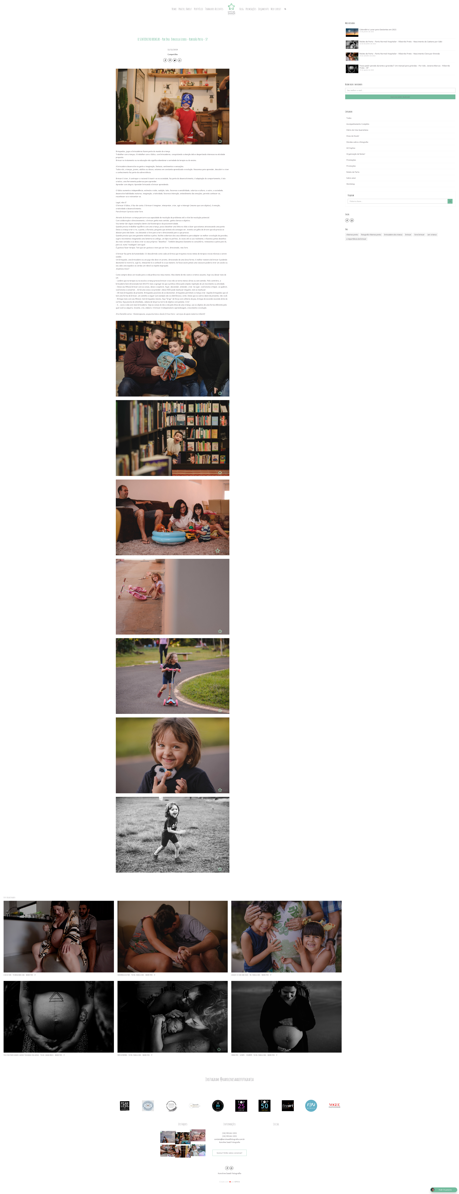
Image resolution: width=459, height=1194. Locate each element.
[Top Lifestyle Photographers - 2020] (241, 1105)
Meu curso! (276, 9)
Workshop (350, 183)
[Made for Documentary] (171, 1105)
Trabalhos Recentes (214, 9)
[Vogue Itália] (334, 1105)
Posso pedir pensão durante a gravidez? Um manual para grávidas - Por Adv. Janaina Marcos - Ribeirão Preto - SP (404, 66)
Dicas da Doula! (352, 135)
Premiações (251, 9)
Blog (242, 9)
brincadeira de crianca (393, 234)
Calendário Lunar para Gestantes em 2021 (377, 29)
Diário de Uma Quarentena (357, 130)
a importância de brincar (356, 238)
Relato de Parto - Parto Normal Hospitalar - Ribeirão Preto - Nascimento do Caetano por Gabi (400, 41)
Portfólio (198, 9)
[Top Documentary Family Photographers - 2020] (264, 1105)
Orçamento (263, 9)
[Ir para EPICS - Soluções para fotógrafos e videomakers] (229, 1182)
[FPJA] (311, 1105)
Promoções (351, 165)
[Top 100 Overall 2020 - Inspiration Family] (218, 1105)
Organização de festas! (355, 154)
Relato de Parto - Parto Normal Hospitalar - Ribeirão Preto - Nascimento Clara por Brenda (399, 53)
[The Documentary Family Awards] (194, 1105)
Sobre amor (351, 178)
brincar (408, 234)
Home (174, 9)
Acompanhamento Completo (357, 124)
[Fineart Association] (288, 1105)
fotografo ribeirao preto (371, 234)
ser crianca (432, 234)
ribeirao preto (352, 234)
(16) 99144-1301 (229, 1133)
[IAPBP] (148, 1105)
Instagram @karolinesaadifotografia (229, 1079)
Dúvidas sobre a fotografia (357, 142)
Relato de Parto (352, 172)
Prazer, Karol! (185, 9)
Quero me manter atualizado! (400, 97)
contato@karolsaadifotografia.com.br (229, 1139)
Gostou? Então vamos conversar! (229, 1152)
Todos (348, 118)
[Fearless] (124, 1105)
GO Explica (350, 148)
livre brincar (419, 234)
